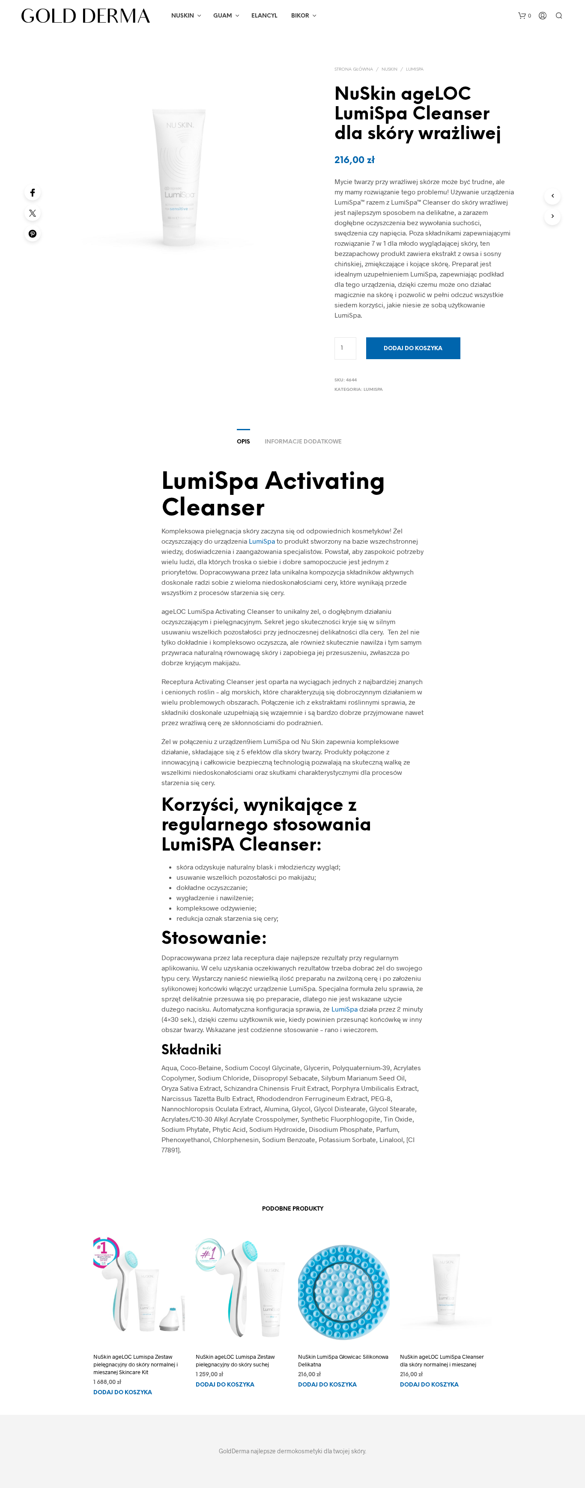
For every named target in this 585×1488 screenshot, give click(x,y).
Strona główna (353, 69)
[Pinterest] (32, 233)
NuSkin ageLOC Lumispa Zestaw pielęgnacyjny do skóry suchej (235, 1360)
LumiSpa (262, 541)
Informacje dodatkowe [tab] (303, 442)
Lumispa (415, 69)
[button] (524, 16)
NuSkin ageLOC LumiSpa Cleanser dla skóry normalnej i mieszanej (442, 1360)
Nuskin (182, 16)
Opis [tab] (243, 442)
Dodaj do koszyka (122, 1393)
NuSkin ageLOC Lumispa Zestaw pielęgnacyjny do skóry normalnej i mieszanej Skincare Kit (135, 1364)
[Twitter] (32, 213)
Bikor (300, 16)
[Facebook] (32, 192)
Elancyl (264, 16)
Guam (222, 16)
